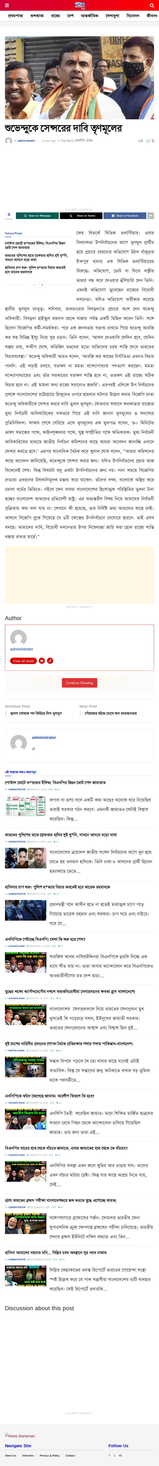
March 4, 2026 (37, 893)
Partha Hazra (16, 1050)
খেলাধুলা (112, 16)
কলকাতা (37, 16)
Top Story (67, 141)
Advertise (28, 1456)
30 (57, 893)
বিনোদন (133, 16)
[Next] (42, 285)
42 (59, 1050)
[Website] (50, 661)
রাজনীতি (80, 141)
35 (61, 946)
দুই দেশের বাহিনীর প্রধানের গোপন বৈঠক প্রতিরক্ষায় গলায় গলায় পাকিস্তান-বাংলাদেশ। (69, 1044)
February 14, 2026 (39, 946)
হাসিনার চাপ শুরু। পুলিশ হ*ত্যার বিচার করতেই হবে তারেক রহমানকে (35, 270)
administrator (26, 141)
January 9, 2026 (38, 1155)
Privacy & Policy (50, 1456)
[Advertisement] (79, 177)
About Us (10, 1456)
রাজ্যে (55, 16)
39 (63, 1259)
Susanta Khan (16, 946)
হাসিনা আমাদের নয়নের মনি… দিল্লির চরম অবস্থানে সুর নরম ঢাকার (55, 1253)
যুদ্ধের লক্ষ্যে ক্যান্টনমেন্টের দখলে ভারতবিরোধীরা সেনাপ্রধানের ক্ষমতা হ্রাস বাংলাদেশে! (70, 992)
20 (58, 1155)
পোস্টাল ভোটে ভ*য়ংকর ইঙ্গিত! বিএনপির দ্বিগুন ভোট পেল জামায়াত (35, 245)
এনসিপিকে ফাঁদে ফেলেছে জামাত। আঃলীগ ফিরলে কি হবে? (49, 1096)
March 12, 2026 (38, 789)
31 (59, 1102)
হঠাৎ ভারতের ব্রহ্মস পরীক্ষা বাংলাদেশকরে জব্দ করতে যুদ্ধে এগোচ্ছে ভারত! (61, 1200)
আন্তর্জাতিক (89, 16)
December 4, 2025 (39, 1207)
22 (58, 789)
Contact (70, 1456)
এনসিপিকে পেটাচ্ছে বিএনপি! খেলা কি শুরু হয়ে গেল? (45, 939)
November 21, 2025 (40, 1259)
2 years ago (49, 141)
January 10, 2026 (38, 1050)
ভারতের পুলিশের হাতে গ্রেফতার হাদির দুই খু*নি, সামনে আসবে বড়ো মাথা (36, 257)
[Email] (42, 661)
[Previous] (34, 285)
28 (59, 998)
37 (57, 841)
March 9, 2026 (37, 841)
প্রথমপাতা (15, 16)
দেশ (70, 16)
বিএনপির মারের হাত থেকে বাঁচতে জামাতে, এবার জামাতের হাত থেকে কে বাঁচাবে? (66, 1148)
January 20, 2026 (38, 998)
